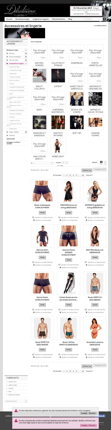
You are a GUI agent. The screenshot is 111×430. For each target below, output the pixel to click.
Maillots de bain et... (39, 157)
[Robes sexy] (58, 146)
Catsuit (11, 84)
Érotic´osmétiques (15, 57)
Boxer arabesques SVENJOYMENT (42, 206)
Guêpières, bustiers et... (58, 111)
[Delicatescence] (20, 10)
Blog (70, 19)
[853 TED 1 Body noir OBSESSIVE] (94, 235)
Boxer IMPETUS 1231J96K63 (95, 298)
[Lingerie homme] (95, 122)
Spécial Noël (11, 139)
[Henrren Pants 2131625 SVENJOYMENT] (68, 235)
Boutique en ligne (22, 19)
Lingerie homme (14, 120)
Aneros (10, 388)
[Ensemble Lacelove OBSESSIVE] (94, 328)
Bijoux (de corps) (15, 102)
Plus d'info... (92, 413)
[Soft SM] (77, 122)
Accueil (9, 19)
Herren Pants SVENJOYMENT (42, 298)
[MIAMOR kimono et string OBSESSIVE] (68, 191)
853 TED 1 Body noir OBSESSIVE (95, 251)
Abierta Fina (12, 382)
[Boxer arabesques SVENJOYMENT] (42, 191)
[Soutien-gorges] (39, 52)
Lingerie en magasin (41, 19)
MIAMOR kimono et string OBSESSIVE (68, 206)
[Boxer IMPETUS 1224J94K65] (42, 328)
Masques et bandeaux (16, 110)
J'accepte (84, 413)
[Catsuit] (58, 75)
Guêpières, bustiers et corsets (15, 98)
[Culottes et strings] (58, 52)
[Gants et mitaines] (58, 122)
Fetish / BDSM (14, 132)
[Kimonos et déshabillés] (95, 75)
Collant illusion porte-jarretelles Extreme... (68, 298)
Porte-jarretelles (14, 77)
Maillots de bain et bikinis (14, 124)
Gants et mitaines (15, 114)
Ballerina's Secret (14, 395)
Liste (105, 164)
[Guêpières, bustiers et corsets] (58, 99)
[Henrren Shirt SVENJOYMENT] (42, 235)
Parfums (12, 135)
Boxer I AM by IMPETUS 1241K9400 (68, 343)
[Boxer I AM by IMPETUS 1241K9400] (68, 328)
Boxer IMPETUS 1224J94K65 (42, 343)
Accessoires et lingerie (16, 63)
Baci (9, 392)
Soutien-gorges (14, 67)
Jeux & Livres (13, 60)
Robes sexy (13, 129)
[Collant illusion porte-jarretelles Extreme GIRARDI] (68, 283)
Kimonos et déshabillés (16, 90)
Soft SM (12, 117)
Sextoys (11, 53)
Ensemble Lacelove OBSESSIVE (95, 343)
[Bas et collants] (39, 75)
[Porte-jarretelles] (95, 52)
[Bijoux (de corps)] (77, 99)
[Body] (39, 99)
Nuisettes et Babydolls (16, 87)
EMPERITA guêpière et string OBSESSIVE (95, 206)
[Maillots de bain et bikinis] (39, 146)
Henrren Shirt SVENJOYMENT (42, 251)
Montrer (58, 163)
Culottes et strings (15, 70)
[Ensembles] (77, 52)
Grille (101, 164)
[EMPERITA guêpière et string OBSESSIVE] (94, 191)
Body (11, 94)
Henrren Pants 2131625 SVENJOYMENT (69, 252)
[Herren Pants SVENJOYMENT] (42, 283)
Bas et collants (14, 80)
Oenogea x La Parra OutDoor (13, 143)
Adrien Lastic (12, 385)
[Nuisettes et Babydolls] (77, 75)
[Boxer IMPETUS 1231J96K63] (94, 283)
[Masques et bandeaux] (39, 122)
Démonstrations (58, 19)
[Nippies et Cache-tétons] (95, 99)
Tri (31, 163)
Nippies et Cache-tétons (14, 106)
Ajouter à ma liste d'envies (43, 217)
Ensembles (13, 74)
